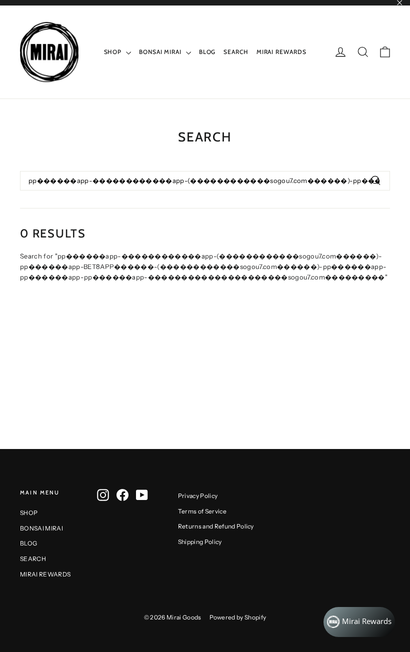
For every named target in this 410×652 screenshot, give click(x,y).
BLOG (207, 52)
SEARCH (236, 52)
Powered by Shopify (238, 617)
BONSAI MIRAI (161, 52)
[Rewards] (359, 622)
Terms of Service (202, 511)
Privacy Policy (198, 496)
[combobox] (205, 180)
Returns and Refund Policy (216, 526)
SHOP (114, 52)
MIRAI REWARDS (281, 52)
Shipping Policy (200, 542)
